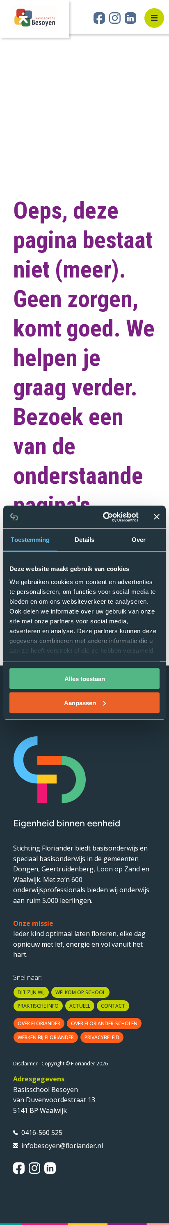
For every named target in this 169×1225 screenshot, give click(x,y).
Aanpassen (80, 702)
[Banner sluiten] (157, 517)
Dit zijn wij (31, 992)
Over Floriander (39, 1023)
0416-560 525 (41, 1132)
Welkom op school (80, 992)
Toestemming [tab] (30, 539)
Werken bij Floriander (46, 1037)
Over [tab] (139, 539)
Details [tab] (85, 539)
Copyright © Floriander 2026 (74, 1063)
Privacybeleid (101, 1037)
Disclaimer (25, 1063)
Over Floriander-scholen (104, 1023)
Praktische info (38, 1005)
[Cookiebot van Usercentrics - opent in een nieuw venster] (105, 517)
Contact (113, 1005)
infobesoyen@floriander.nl (62, 1145)
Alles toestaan (84, 678)
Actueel (79, 1005)
